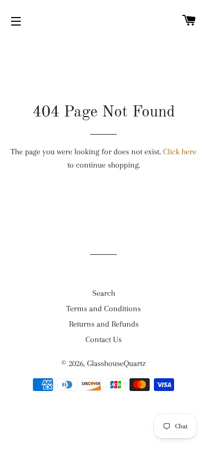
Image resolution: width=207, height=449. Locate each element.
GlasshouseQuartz (116, 363)
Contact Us (103, 339)
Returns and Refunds (104, 324)
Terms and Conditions (103, 308)
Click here (179, 151)
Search (103, 293)
